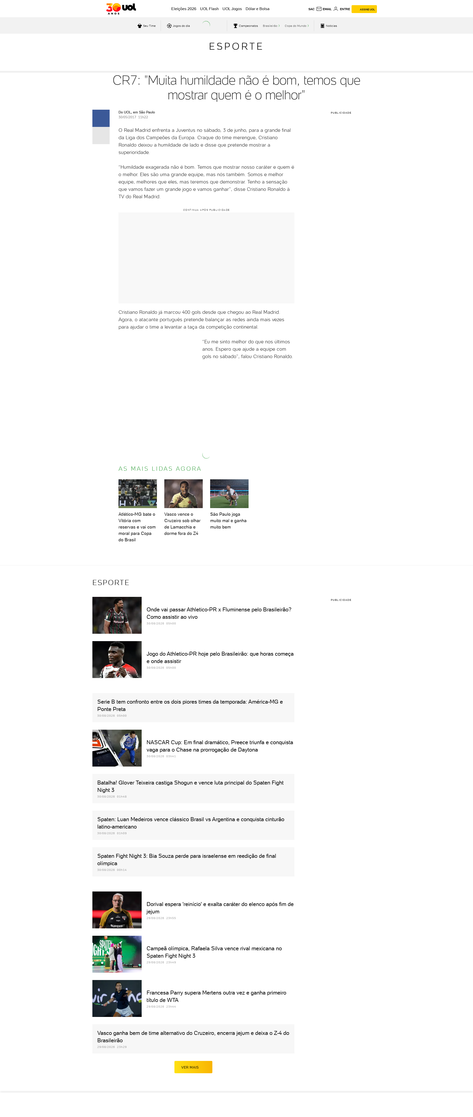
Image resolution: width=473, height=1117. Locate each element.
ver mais (190, 1067)
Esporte (236, 46)
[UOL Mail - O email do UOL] (324, 9)
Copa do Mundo (295, 26)
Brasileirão (270, 26)
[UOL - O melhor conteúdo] (121, 8)
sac (311, 9)
